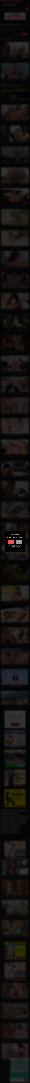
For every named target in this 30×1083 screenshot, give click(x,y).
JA (11, 541)
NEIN (19, 541)
